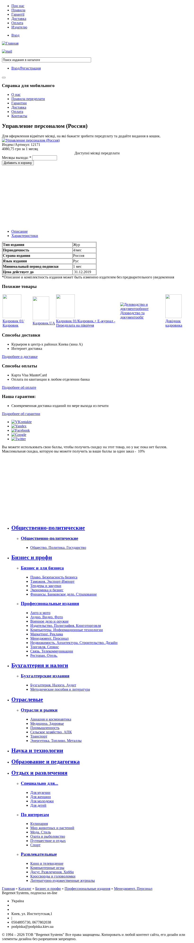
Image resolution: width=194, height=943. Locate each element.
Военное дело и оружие (49, 621)
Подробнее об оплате (19, 387)
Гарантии (19, 103)
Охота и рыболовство (47, 836)
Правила (18, 10)
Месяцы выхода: (16, 158)
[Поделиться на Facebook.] (20, 430)
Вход (15, 35)
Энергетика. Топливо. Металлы (56, 741)
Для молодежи (42, 801)
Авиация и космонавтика (50, 719)
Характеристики (24, 236)
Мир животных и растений (52, 828)
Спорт (35, 845)
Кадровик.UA (44, 323)
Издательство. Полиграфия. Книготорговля (65, 626)
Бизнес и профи (31, 557)
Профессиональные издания (50, 603)
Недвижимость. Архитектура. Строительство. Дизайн (74, 643)
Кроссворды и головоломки (52, 876)
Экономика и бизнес (46, 590)
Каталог (24, 889)
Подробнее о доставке (20, 357)
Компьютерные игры (47, 868)
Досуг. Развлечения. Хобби (52, 872)
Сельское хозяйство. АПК (51, 732)
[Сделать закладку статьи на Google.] (18, 435)
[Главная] (10, 43)
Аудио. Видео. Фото (46, 617)
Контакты (19, 116)
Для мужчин (40, 792)
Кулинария (39, 824)
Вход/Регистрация (26, 68)
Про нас (17, 6)
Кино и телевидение (46, 863)
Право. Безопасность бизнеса (53, 577)
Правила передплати (28, 99)
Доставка (18, 19)
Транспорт (38, 736)
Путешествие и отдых (48, 841)
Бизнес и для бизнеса (42, 567)
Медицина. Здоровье (47, 723)
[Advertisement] (37, 195)
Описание (19, 231)
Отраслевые (27, 699)
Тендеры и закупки (45, 586)
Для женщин (40, 797)
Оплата (17, 23)
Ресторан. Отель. (43, 655)
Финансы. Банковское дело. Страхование (63, 594)
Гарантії (17, 14)
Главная (8, 889)
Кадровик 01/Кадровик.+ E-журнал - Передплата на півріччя (85, 323)
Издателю (19, 27)
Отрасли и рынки (39, 709)
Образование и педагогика (45, 761)
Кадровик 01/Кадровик (13, 323)
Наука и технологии (37, 750)
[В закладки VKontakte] (21, 422)
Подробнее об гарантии (21, 414)
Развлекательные (39, 854)
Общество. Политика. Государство (58, 547)
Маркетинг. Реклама (46, 634)
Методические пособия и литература (60, 689)
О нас (16, 94)
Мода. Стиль (40, 832)
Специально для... (39, 783)
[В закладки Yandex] (18, 426)
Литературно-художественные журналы (62, 880)
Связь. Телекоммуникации (51, 651)
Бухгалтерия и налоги (39, 665)
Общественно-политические (48, 528)
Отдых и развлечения (39, 773)
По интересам (35, 814)
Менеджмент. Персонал (49, 638)
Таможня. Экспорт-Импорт (52, 581)
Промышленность (44, 728)
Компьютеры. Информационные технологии (66, 630)
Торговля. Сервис (44, 647)
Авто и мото (40, 613)
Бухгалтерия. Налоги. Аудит (53, 685)
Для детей (38, 805)
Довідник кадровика (173, 323)
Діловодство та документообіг (132, 315)
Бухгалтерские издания (45, 675)
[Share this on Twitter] (18, 439)
